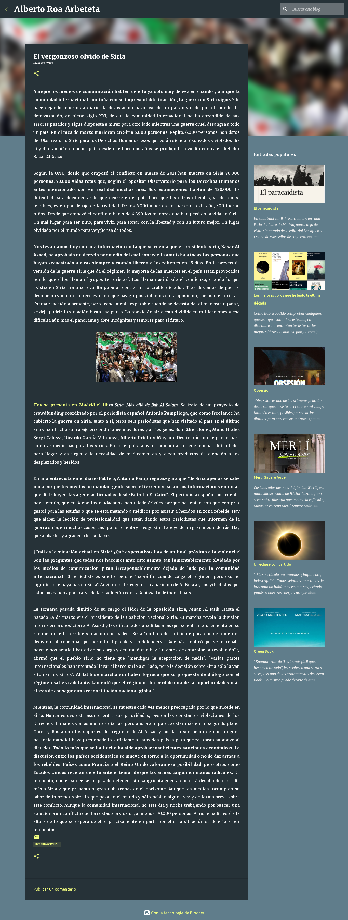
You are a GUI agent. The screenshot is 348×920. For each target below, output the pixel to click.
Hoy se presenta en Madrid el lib (71, 404)
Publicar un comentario (54, 889)
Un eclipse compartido (272, 564)
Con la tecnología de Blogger (177, 913)
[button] (36, 73)
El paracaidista (266, 208)
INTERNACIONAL (47, 844)
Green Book (264, 651)
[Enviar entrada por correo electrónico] (36, 838)
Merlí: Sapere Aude (270, 477)
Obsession (262, 390)
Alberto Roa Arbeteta (57, 9)
